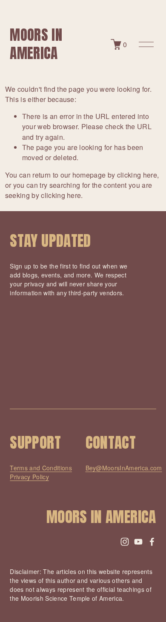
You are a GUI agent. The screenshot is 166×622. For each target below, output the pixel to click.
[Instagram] (124, 541)
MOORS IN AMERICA (36, 44)
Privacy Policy (29, 476)
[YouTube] (138, 541)
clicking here (137, 175)
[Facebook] (152, 541)
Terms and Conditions (41, 468)
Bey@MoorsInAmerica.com (124, 468)
